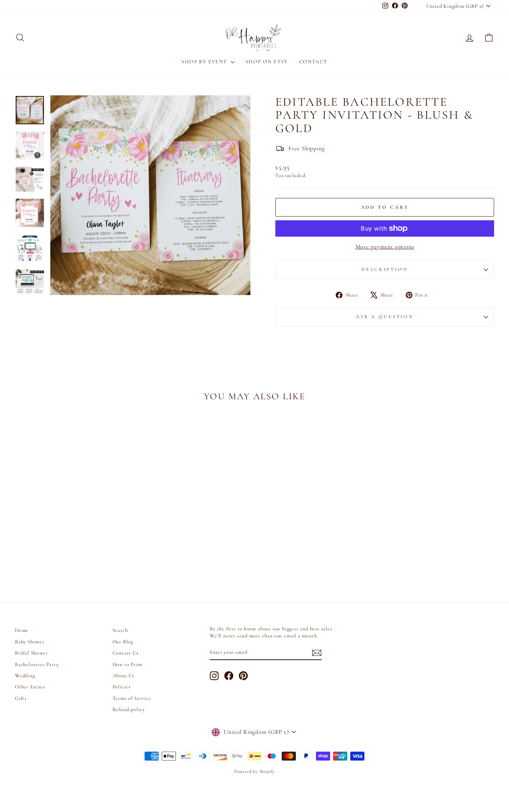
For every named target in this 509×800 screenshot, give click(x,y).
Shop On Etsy (267, 61)
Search (120, 630)
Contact (313, 61)
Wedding (25, 675)
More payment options (384, 246)
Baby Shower (30, 642)
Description (384, 269)
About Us (124, 675)
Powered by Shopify (254, 771)
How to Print (128, 664)
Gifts (21, 698)
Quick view (72, 525)
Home (21, 630)
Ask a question (385, 317)
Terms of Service (132, 698)
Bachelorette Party (37, 664)
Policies (122, 687)
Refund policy (129, 709)
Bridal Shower (31, 653)
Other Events (30, 687)
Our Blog (123, 642)
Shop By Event (205, 61)
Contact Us (126, 653)
